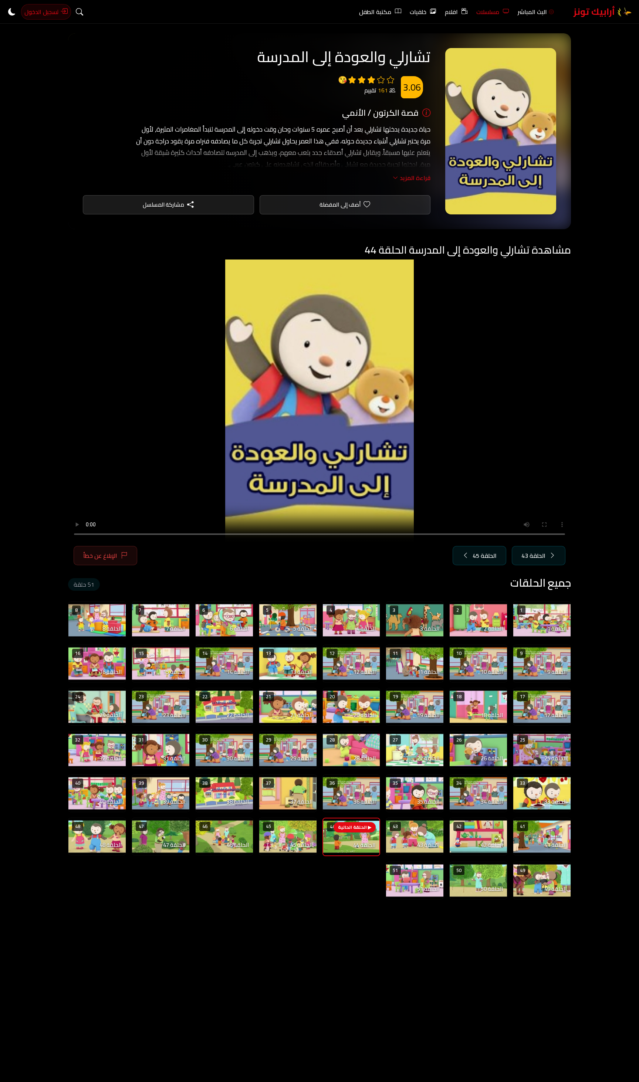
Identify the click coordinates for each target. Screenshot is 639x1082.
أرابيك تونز (595, 11)
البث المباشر (532, 11)
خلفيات (418, 11)
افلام (451, 11)
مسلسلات (487, 11)
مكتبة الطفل (375, 11)
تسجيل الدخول (42, 11)
